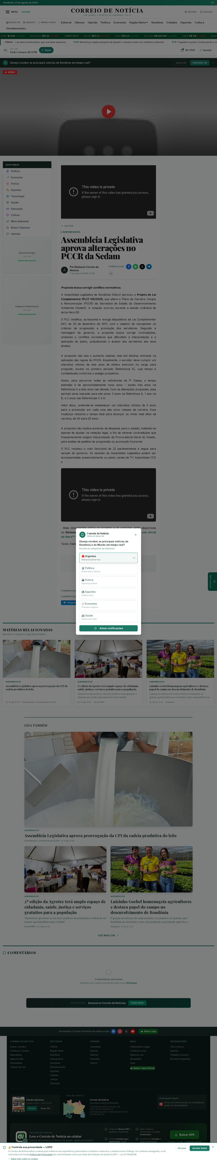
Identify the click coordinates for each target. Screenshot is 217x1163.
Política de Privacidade (41, 1154)
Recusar (182, 1148)
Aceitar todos (199, 1148)
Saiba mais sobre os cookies (24, 1159)
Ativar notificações (111, 628)
